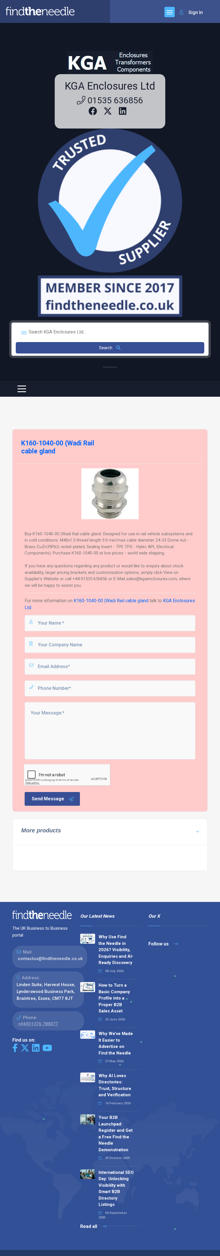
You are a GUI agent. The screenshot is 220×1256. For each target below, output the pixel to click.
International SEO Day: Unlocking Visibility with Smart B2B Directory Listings (116, 1188)
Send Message (48, 798)
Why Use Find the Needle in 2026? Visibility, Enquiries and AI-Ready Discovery (116, 949)
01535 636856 (114, 100)
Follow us (159, 944)
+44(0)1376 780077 (38, 1023)
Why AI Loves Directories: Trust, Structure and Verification (115, 1085)
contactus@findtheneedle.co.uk (50, 958)
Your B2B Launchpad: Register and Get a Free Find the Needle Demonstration (116, 1133)
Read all (89, 1226)
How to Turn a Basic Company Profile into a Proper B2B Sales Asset (114, 998)
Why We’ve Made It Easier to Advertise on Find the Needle (116, 1043)
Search (106, 347)
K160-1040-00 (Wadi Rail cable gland (111, 600)
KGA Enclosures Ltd (110, 86)
